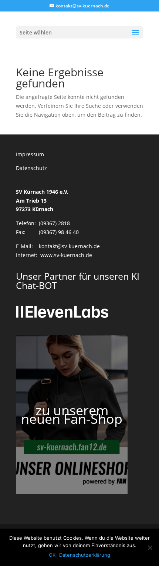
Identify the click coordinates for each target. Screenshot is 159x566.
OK (52, 555)
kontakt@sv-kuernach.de (69, 246)
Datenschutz (31, 168)
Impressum (30, 154)
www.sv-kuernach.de (66, 255)
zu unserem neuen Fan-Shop (71, 414)
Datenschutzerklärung (84, 555)
